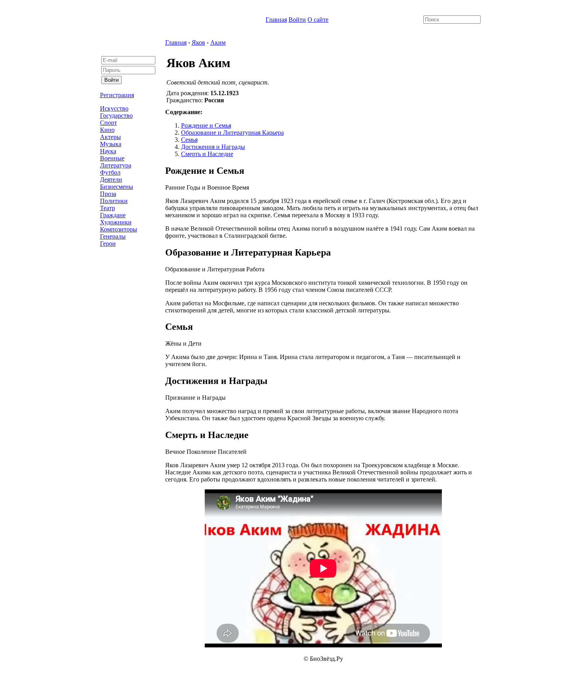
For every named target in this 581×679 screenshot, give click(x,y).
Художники (116, 222)
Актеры (110, 137)
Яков (198, 42)
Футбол (110, 172)
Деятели (111, 179)
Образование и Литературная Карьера (232, 132)
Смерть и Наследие (207, 153)
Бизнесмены (116, 186)
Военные (112, 158)
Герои (108, 243)
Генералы (113, 236)
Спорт (108, 122)
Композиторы (118, 229)
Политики (114, 200)
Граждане (113, 215)
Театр (107, 208)
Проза (108, 193)
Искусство (114, 108)
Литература (115, 165)
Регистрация (117, 95)
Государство (116, 115)
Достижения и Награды (213, 146)
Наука (108, 151)
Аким (218, 42)
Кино (107, 129)
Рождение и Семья (206, 125)
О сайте (317, 19)
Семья (189, 139)
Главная (276, 19)
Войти (297, 19)
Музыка (110, 144)
